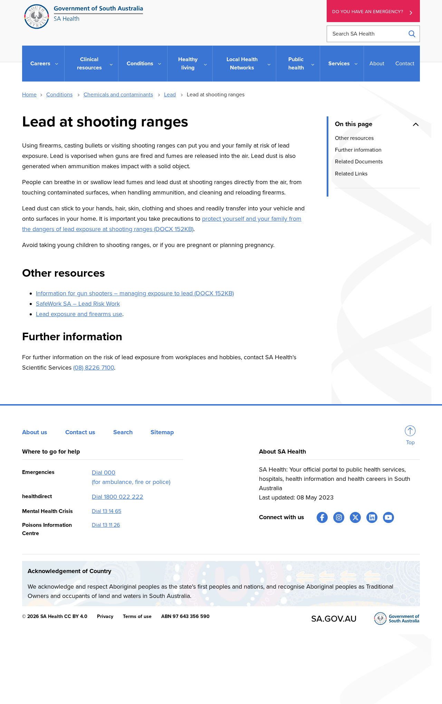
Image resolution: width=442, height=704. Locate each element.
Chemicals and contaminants (118, 94)
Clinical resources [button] (89, 63)
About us (34, 432)
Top (410, 442)
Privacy (105, 616)
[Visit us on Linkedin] (372, 517)
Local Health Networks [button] (242, 63)
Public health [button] (296, 63)
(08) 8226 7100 (93, 367)
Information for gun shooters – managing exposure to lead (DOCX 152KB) (135, 293)
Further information (358, 149)
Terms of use (137, 616)
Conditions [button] (140, 63)
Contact (404, 63)
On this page (353, 124)
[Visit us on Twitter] (355, 517)
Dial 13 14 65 (106, 511)
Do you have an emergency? (367, 12)
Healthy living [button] (188, 63)
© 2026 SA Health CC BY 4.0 (54, 616)
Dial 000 (103, 472)
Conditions (59, 94)
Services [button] (339, 63)
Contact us (80, 432)
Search (123, 432)
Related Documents (359, 161)
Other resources (354, 137)
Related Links (351, 173)
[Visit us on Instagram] (339, 517)
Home (29, 94)
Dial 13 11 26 (106, 525)
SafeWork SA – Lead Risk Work (78, 303)
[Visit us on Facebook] (322, 517)
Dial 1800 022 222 (117, 497)
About (376, 63)
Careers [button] (40, 63)
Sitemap (162, 432)
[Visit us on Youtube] (388, 517)
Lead (170, 94)
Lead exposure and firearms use (79, 314)
